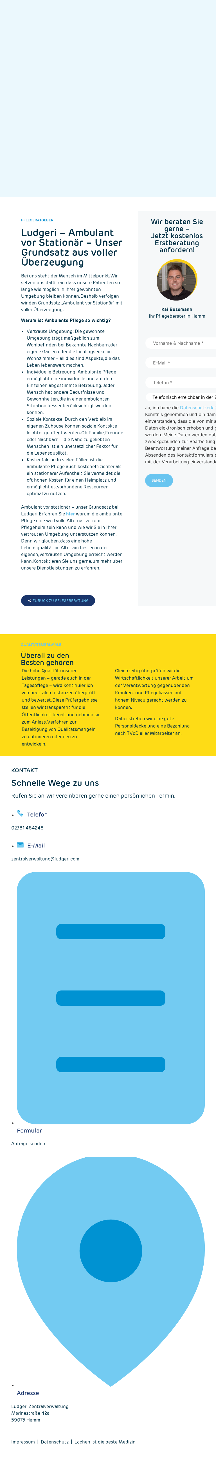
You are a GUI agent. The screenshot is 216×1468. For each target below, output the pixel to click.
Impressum (23, 1442)
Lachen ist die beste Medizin (105, 1442)
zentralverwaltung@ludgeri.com (45, 859)
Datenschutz (55, 1442)
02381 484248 (27, 828)
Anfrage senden (28, 1144)
